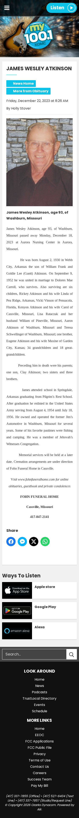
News (39, 685)
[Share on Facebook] (11, 541)
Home (39, 679)
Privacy (39, 754)
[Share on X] (33, 541)
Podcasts (39, 692)
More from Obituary (30, 91)
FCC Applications (39, 741)
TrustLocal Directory (39, 698)
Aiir (39, 809)
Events (39, 704)
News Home (23, 83)
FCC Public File (40, 747)
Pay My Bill (39, 785)
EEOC (39, 735)
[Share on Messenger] (22, 541)
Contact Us (39, 766)
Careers (39, 773)
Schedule (39, 711)
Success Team (40, 779)
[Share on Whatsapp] (45, 541)
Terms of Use (40, 760)
